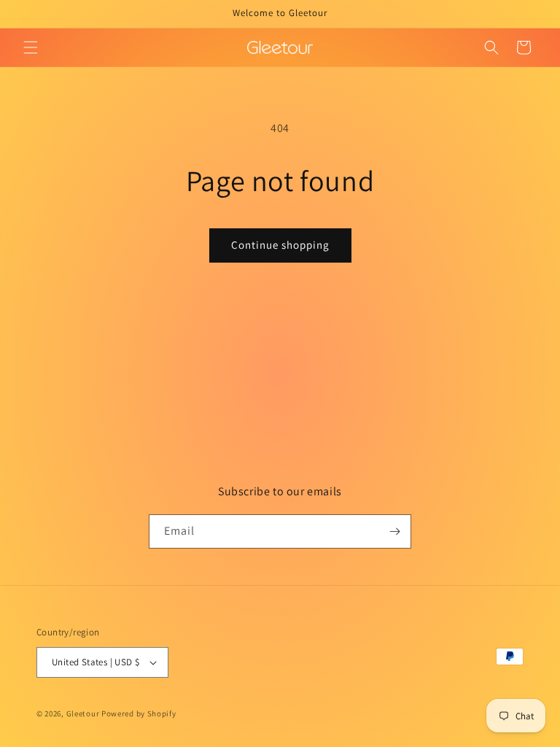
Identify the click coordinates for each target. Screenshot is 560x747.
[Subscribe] (394, 531)
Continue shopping (280, 245)
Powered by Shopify (138, 713)
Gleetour (83, 713)
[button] (31, 47)
